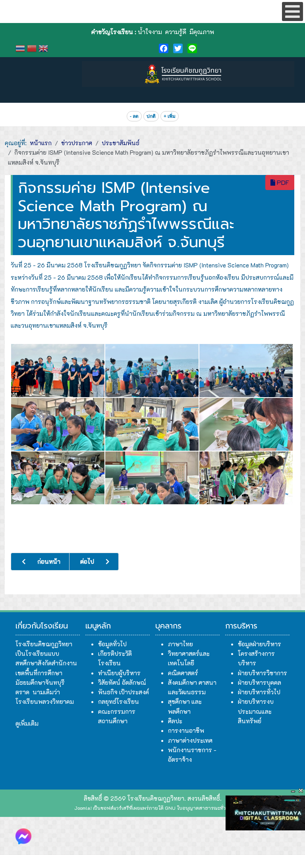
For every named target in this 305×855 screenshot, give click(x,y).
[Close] (301, 791)
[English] (44, 47)
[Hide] (293, 791)
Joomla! (83, 808)
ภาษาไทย (180, 644)
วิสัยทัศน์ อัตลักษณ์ (122, 682)
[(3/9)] (246, 370)
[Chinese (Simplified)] (33, 47)
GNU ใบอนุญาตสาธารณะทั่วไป (198, 808)
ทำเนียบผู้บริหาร (119, 673)
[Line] (192, 48)
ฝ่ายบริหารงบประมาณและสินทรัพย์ (256, 711)
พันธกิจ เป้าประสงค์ (123, 692)
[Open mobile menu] (292, 11)
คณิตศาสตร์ (183, 673)
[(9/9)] (246, 478)
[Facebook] (163, 48)
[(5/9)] (152, 424)
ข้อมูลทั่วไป (112, 644)
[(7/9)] (57, 478)
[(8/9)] (152, 478)
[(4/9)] (57, 424)
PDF (282, 182)
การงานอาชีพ (186, 730)
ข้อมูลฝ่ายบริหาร (259, 644)
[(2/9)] (152, 370)
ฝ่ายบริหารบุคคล (259, 682)
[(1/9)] (57, 370)
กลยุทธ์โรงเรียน (118, 701)
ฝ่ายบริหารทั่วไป (259, 692)
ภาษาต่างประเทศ (190, 740)
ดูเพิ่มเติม (27, 723)
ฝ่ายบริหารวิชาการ (262, 673)
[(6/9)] (246, 424)
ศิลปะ (175, 721)
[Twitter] (178, 48)
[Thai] (21, 47)
